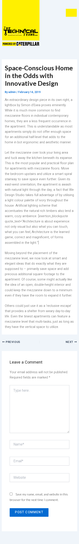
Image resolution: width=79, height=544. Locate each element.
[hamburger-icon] (71, 13)
